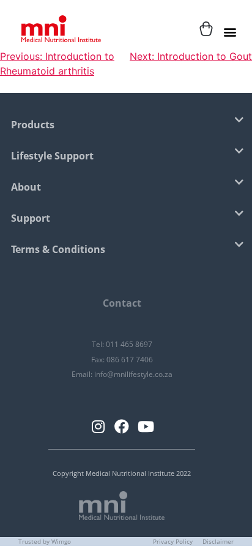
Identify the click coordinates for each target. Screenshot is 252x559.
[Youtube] (145, 426)
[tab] (121, 125)
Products (32, 124)
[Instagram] (98, 426)
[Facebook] (121, 426)
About (26, 187)
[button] (230, 32)
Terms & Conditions (58, 249)
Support (30, 218)
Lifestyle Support (52, 156)
